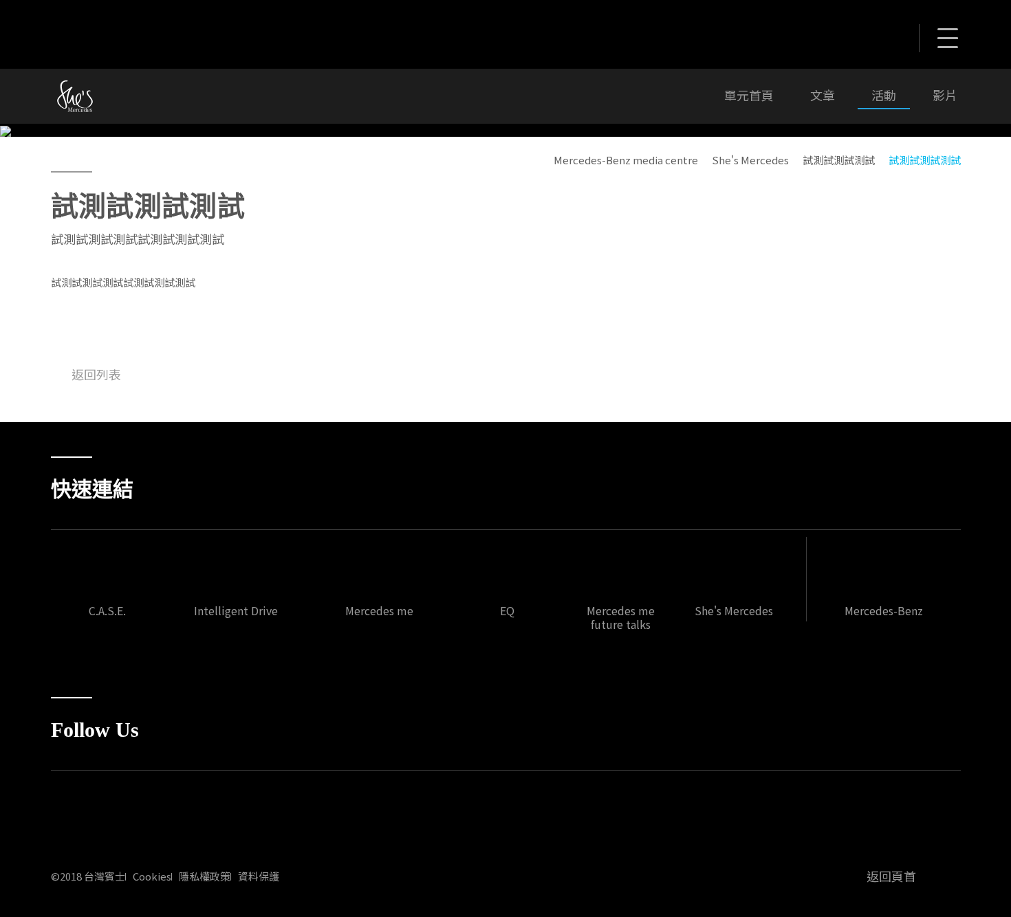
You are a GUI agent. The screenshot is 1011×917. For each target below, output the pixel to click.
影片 (945, 95)
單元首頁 (749, 95)
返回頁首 (891, 876)
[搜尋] (855, 36)
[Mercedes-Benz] (140, 32)
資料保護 (258, 876)
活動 (883, 95)
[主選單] (947, 40)
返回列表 (96, 374)
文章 (822, 95)
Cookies (152, 876)
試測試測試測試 (839, 160)
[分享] (889, 36)
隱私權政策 (204, 876)
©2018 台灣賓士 (88, 876)
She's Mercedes (750, 160)
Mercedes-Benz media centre (626, 160)
